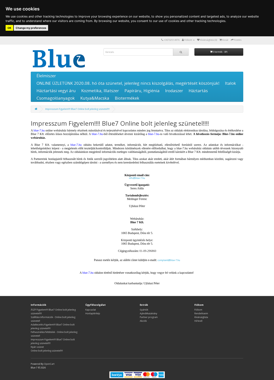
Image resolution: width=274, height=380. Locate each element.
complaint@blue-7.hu (169, 260)
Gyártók (144, 309)
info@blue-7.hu (137, 178)
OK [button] (9, 27)
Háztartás (198, 90)
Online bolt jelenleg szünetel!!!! (47, 350)
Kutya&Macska (94, 98)
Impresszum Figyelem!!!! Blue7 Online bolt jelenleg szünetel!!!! (77, 109)
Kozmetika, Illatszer (100, 90)
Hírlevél (198, 320)
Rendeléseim (201, 313)
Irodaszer (174, 90)
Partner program (149, 317)
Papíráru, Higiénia (142, 90)
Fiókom (198, 309)
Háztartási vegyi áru (56, 90)
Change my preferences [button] (31, 27)
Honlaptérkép (92, 313)
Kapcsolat (90, 309)
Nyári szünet (37, 347)
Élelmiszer (46, 75)
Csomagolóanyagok (56, 98)
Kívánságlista (201, 317)
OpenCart (49, 363)
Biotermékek (127, 98)
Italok (230, 83)
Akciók (143, 320)
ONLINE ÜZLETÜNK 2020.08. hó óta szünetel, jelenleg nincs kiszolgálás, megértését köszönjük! (128, 83)
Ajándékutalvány (148, 313)
